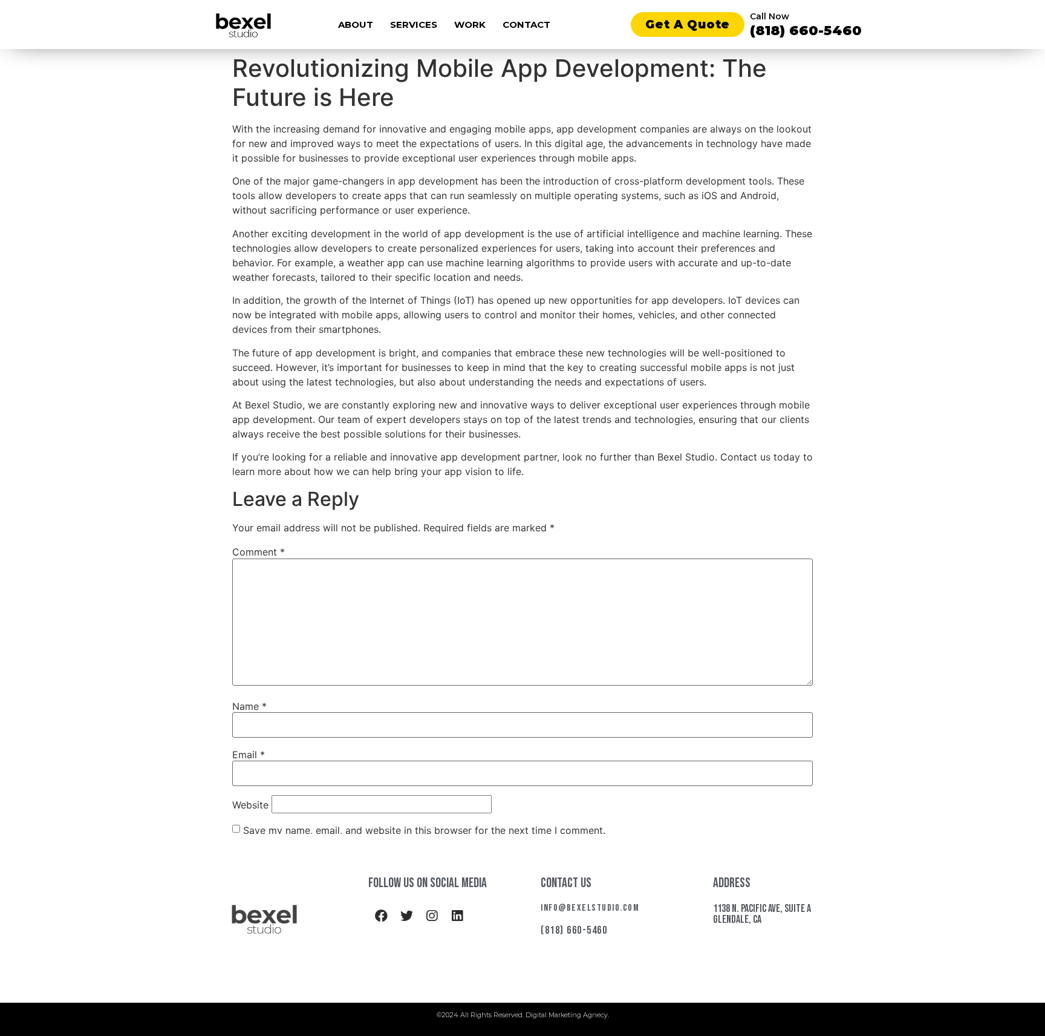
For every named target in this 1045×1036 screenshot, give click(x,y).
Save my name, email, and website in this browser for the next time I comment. (424, 830)
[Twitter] (406, 916)
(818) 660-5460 (806, 30)
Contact (526, 24)
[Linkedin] (457, 916)
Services (413, 24)
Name (249, 706)
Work (470, 24)
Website (250, 805)
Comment (258, 552)
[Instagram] (431, 916)
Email (248, 754)
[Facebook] (381, 916)
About (355, 24)
